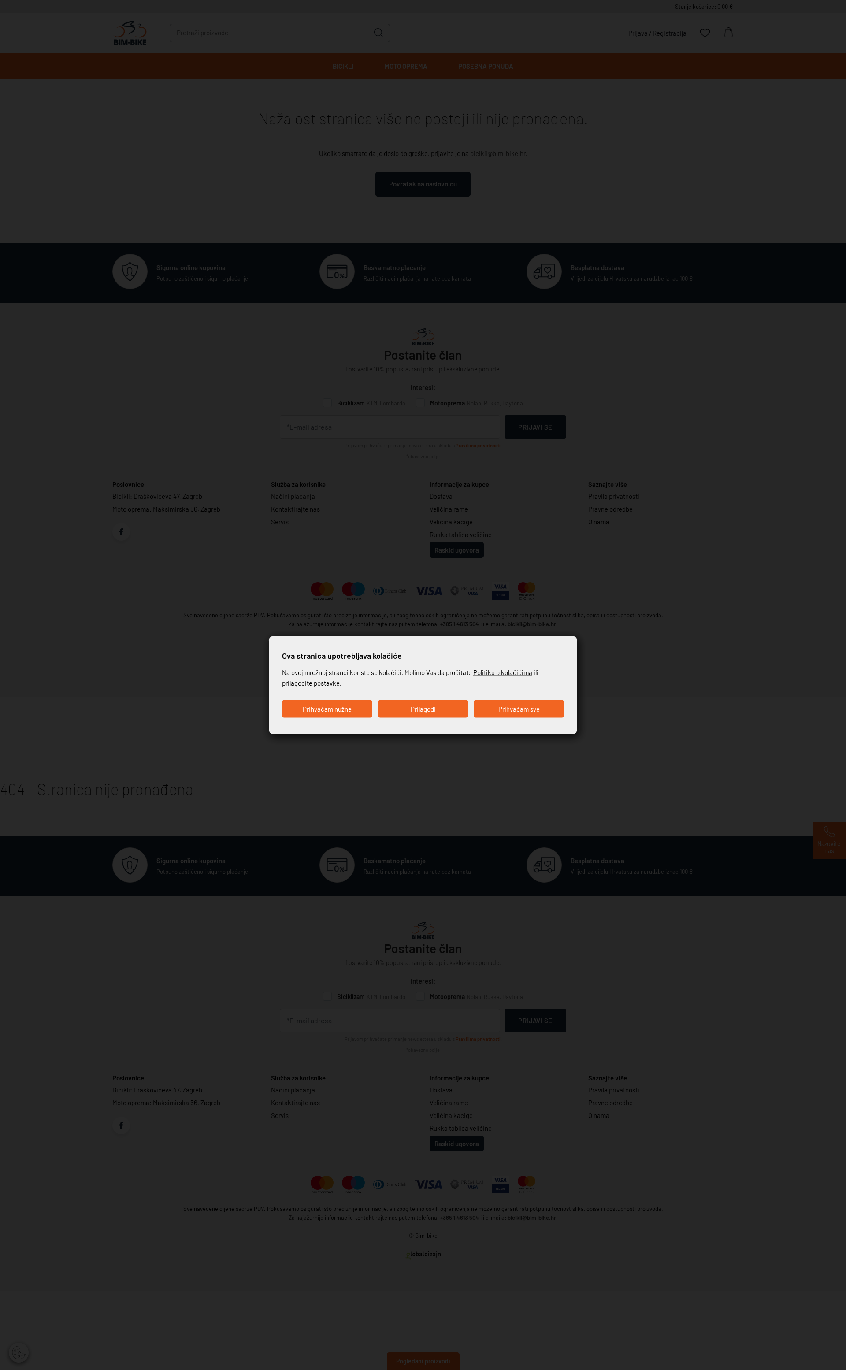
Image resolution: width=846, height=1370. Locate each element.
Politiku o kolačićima (502, 672)
